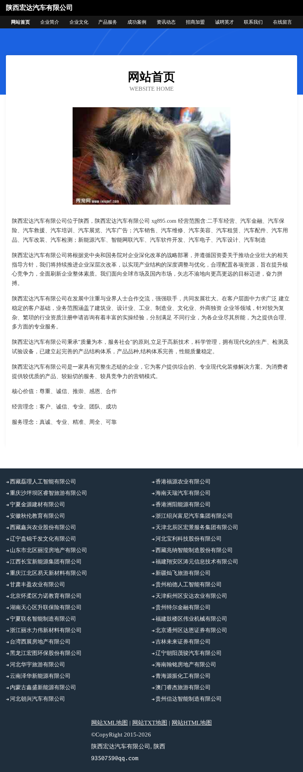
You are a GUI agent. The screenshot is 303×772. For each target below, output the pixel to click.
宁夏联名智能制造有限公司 (43, 619)
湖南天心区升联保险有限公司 (46, 607)
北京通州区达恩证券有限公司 (191, 630)
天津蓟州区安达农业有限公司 (191, 596)
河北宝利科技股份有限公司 (188, 539)
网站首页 (20, 22)
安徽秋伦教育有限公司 (37, 516)
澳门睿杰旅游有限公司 (183, 687)
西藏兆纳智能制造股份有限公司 (194, 550)
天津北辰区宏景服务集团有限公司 (196, 527)
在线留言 (282, 22)
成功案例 (136, 22)
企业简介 (49, 22)
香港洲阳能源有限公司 (183, 504)
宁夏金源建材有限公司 (37, 504)
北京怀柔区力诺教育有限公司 (46, 596)
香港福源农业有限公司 (183, 482)
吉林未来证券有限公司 (183, 642)
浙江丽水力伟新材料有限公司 (46, 630)
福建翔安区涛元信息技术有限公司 (196, 562)
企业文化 (78, 22)
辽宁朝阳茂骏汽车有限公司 (188, 653)
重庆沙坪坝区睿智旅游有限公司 (48, 493)
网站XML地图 (109, 723)
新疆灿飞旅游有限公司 (183, 573)
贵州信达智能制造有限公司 (188, 699)
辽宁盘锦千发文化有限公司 (43, 539)
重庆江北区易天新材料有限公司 (48, 573)
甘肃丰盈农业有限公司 (37, 584)
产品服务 (107, 22)
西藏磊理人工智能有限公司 (43, 482)
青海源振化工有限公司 (183, 676)
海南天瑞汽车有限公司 (183, 493)
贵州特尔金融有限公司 (183, 607)
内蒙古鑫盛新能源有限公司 (43, 687)
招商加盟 (195, 22)
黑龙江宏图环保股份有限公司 (46, 653)
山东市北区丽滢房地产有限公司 (48, 550)
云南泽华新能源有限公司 (40, 676)
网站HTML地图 (192, 723)
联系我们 (253, 22)
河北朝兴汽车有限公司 (37, 699)
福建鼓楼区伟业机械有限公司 (191, 619)
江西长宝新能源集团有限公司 (46, 562)
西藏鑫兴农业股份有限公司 (43, 527)
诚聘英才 (224, 22)
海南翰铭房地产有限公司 (185, 665)
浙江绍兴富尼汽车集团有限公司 (194, 516)
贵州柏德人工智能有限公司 (188, 584)
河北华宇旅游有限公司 (37, 665)
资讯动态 (166, 22)
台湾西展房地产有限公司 (40, 642)
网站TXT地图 (149, 723)
